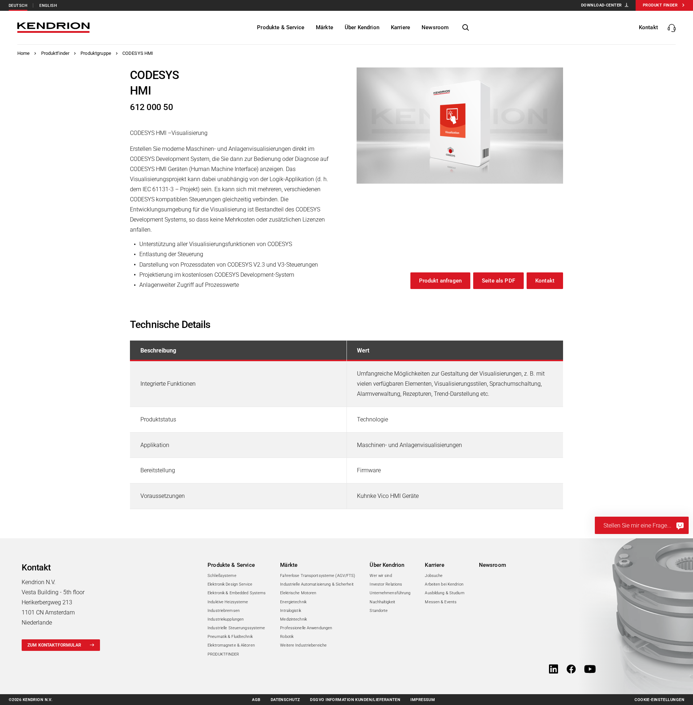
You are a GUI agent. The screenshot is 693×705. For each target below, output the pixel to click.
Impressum (422, 699)
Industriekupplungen (226, 619)
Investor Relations (386, 584)
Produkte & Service (231, 565)
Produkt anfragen (440, 280)
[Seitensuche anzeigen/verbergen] (465, 28)
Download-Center (601, 5)
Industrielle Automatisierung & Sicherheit (317, 584)
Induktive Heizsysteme (228, 602)
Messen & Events (441, 602)
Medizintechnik (293, 619)
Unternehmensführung (390, 593)
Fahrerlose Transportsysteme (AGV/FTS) (317, 575)
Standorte (379, 610)
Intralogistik (290, 610)
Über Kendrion (387, 565)
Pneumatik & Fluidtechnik (230, 636)
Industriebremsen (224, 610)
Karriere (434, 565)
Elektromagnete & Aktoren (231, 645)
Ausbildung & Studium (444, 593)
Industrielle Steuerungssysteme (236, 628)
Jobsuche (434, 575)
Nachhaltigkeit (382, 602)
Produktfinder (55, 53)
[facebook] (571, 669)
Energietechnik (293, 602)
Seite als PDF (498, 280)
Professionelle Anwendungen (306, 628)
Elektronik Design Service (230, 584)
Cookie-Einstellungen (659, 699)
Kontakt (544, 280)
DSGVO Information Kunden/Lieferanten (355, 699)
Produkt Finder (660, 5)
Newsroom (492, 565)
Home (23, 53)
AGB (256, 699)
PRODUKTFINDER (223, 654)
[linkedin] (553, 669)
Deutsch (18, 5)
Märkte (288, 565)
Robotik (286, 636)
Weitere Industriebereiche (303, 645)
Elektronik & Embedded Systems (237, 593)
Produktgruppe (95, 53)
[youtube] (590, 669)
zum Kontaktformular (54, 645)
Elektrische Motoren (298, 593)
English (48, 5)
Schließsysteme (222, 575)
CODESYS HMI (137, 53)
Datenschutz (285, 699)
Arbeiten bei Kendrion (444, 584)
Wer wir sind (381, 575)
